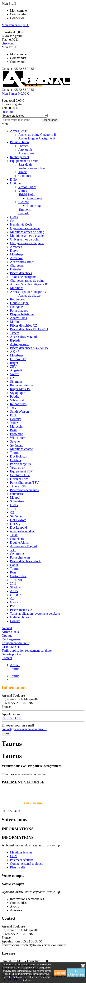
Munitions (16, 288)
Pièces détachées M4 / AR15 (29, 348)
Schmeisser (17, 501)
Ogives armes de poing (25, 239)
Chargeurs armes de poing (27, 280)
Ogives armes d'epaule (25, 228)
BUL (13, 415)
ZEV (13, 366)
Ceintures (24, 176)
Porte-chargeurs (20, 464)
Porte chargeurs (20, 557)
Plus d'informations (76, 973)
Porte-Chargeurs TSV (24, 482)
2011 (13, 583)
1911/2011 (17, 580)
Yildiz (14, 422)
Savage (15, 441)
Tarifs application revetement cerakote (35, 613)
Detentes (16, 269)
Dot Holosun (18, 456)
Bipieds (15, 340)
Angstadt (16, 370)
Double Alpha (19, 303)
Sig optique (17, 393)
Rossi (13, 572)
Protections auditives (32, 168)
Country (15, 419)
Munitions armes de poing (27, 232)
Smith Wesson (19, 411)
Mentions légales (21, 852)
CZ (12, 378)
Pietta (13, 430)
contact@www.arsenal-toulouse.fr (24, 729)
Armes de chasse (29, 295)
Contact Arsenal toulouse (26, 863)
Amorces (16, 247)
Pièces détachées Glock (25, 561)
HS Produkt (18, 359)
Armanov (16, 258)
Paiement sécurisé (21, 860)
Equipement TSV (21, 471)
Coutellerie (17, 538)
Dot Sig (15, 523)
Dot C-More (18, 520)
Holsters (15, 460)
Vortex (22, 190)
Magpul (15, 497)
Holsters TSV (19, 479)
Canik (14, 565)
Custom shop (18, 576)
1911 (13, 509)
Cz (12, 220)
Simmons (24, 209)
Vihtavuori (17, 400)
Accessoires (26, 153)
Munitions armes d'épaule (27, 235)
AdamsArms (18, 318)
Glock (14, 217)
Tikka (14, 535)
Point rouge (34, 198)
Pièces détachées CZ (23, 325)
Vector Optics (27, 187)
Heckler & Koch (21, 224)
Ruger (14, 363)
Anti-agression (19, 344)
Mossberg (16, 254)
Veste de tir (17, 467)
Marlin (14, 321)
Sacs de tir (25, 164)
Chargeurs (17, 265)
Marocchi (16, 426)
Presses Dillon (19, 142)
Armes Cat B (18, 131)
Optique (15, 183)
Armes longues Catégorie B (36, 138)
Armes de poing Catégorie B (37, 134)
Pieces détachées (21, 273)
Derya (14, 250)
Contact (15, 621)
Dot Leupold (18, 527)
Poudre (14, 396)
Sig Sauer (16, 445)
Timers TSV (18, 486)
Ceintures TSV (20, 475)
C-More (23, 202)
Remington (17, 299)
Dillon (14, 179)
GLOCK (16, 595)
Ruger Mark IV (20, 389)
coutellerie (17, 494)
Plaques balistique (22, 314)
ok (6, 733)
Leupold (23, 213)
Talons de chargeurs (23, 277)
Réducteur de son (21, 385)
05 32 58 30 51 (12, 718)
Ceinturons (17, 553)
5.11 (13, 550)
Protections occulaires (24, 490)
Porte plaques (19, 310)
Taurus (14, 452)
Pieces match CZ (21, 610)
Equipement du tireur (24, 161)
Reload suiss (18, 404)
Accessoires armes (22, 262)
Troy (13, 407)
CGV (13, 856)
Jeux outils (25, 149)
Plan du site (17, 867)
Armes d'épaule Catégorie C (28, 292)
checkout (8, 43)
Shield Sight (26, 194)
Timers (22, 172)
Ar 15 (14, 591)
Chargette (16, 306)
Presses (23, 146)
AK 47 (14, 351)
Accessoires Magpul (23, 336)
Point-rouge (34, 205)
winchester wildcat (22, 531)
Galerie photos (19, 617)
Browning (16, 434)
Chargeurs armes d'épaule (27, 243)
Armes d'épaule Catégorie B (28, 284)
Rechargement (19, 157)
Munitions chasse (21, 449)
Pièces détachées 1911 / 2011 (29, 329)
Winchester (17, 437)
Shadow (15, 587)
